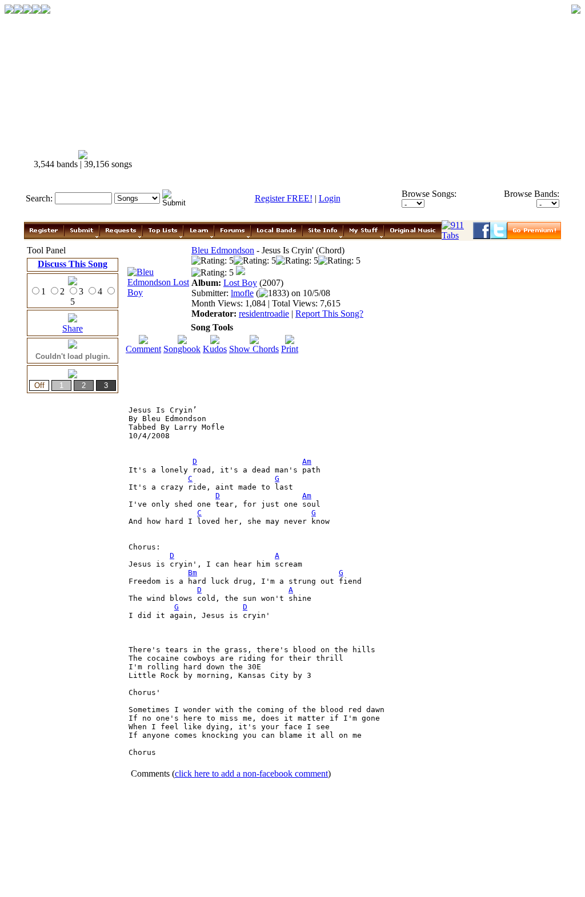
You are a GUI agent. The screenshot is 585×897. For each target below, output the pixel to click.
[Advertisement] (354, 159)
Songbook (182, 349)
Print (289, 349)
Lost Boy (240, 283)
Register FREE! (283, 198)
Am (306, 461)
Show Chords (254, 349)
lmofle (242, 293)
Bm (192, 572)
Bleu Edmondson (222, 250)
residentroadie (264, 313)
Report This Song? (329, 313)
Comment (143, 349)
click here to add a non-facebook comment (251, 773)
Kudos (215, 349)
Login (329, 198)
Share (72, 328)
